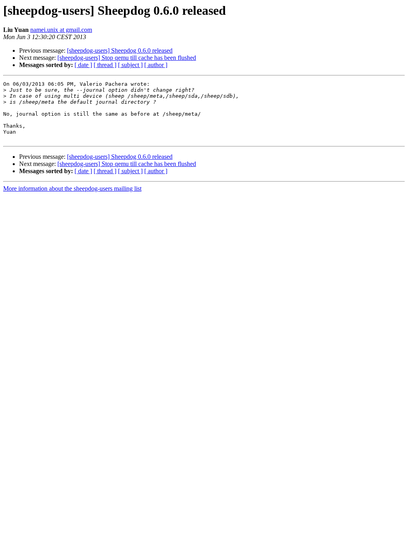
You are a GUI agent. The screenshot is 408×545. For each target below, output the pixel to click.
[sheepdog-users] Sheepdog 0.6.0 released (120, 50)
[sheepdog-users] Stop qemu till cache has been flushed (126, 57)
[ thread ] (105, 64)
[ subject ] (130, 64)
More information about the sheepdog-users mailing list (72, 188)
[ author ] (155, 64)
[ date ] (83, 64)
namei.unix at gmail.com (61, 29)
